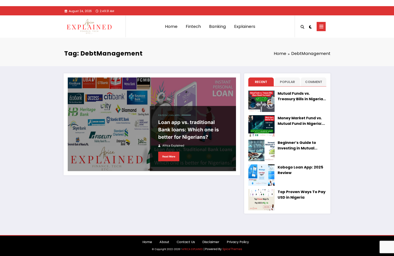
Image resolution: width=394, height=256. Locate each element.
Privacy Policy (238, 242)
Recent (261, 82)
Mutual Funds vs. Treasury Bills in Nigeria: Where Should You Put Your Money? (301, 96)
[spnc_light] (310, 26)
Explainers (244, 26)
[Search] (302, 26)
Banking (217, 26)
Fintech (193, 26)
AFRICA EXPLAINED (192, 249)
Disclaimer (210, 242)
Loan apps (174, 115)
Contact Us (186, 242)
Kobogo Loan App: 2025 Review (300, 170)
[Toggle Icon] (321, 26)
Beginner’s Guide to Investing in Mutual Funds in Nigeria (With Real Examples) (299, 145)
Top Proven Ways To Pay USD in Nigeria (301, 194)
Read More (168, 156)
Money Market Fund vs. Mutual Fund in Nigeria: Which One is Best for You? (300, 120)
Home (171, 26)
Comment (313, 82)
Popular (287, 82)
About (164, 242)
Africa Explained (173, 145)
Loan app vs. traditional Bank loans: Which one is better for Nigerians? (188, 129)
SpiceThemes (232, 249)
